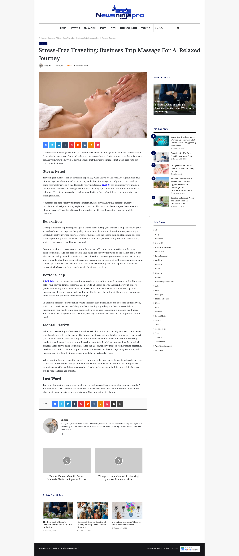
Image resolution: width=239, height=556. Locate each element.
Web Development (163, 346)
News (157, 303)
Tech (113, 28)
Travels (145, 28)
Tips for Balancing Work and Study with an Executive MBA (182, 201)
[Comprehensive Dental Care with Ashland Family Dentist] (161, 169)
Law (157, 290)
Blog (157, 234)
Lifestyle (75, 28)
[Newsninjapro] (119, 11)
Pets (157, 307)
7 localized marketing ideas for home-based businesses (126, 523)
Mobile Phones (162, 299)
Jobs (157, 286)
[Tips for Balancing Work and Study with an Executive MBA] (161, 201)
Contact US (151, 548)
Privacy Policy (163, 548)
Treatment (160, 342)
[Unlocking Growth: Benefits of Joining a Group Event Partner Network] (92, 510)
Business (51, 38)
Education (90, 28)
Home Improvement (164, 281)
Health (103, 28)
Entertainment (128, 28)
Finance (158, 264)
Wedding (159, 350)
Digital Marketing (163, 247)
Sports (158, 320)
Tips (157, 333)
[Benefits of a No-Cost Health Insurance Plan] (161, 157)
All (156, 230)
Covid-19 (159, 243)
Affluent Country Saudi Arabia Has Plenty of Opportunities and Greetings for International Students (181, 184)
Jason (46, 66)
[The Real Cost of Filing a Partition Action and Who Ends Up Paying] (58, 510)
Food (157, 269)
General (158, 273)
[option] (175, 99)
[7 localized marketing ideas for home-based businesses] (127, 510)
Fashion (158, 260)
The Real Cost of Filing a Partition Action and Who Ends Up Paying (57, 524)
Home (63, 28)
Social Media (160, 316)
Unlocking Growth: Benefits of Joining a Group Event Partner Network (91, 524)
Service (158, 312)
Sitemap (174, 548)
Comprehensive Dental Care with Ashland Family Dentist (182, 168)
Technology (160, 329)
